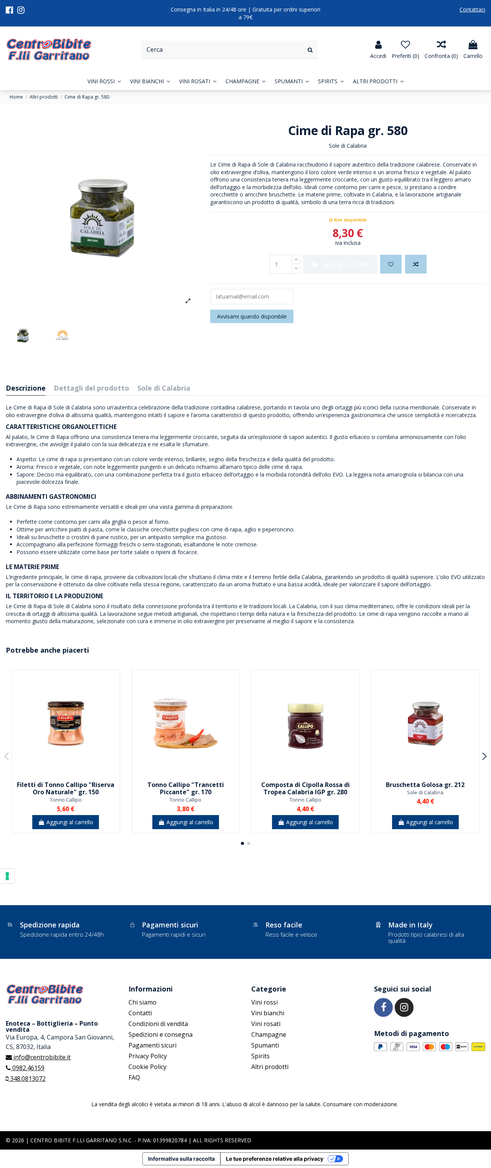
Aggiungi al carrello (345, 264)
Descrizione (26, 388)
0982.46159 (27, 1068)
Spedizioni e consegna (161, 1034)
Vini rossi (264, 1002)
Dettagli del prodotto (91, 388)
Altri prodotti (269, 1066)
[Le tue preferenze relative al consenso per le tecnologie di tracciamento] (7, 876)
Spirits (260, 1056)
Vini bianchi (267, 1013)
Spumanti (265, 1045)
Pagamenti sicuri (152, 1045)
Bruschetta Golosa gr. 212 (425, 784)
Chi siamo (143, 1002)
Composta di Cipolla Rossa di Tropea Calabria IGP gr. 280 (305, 788)
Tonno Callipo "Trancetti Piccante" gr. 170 (185, 788)
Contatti (140, 1013)
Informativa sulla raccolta (181, 1158)
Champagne (268, 1034)
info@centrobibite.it (41, 1057)
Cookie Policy (147, 1066)
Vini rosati (265, 1024)
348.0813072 (27, 1078)
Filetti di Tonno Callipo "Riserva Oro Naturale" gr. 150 (65, 788)
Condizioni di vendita (158, 1024)
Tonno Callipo (66, 799)
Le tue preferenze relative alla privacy (274, 1158)
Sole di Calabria (348, 145)
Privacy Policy (148, 1056)
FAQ (134, 1077)
